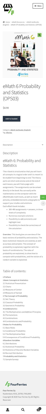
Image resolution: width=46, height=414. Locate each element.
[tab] (23, 145)
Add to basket (12, 118)
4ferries (9, 133)
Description (8, 145)
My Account (7, 410)
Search (23, 410)
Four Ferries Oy (9, 390)
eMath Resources (18, 22)
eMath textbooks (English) (20, 130)
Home (8, 22)
